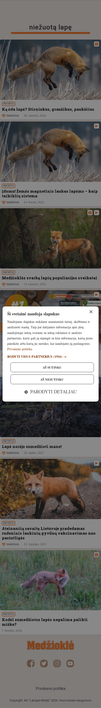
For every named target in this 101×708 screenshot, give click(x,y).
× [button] (91, 312)
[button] (50, 356)
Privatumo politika (19, 349)
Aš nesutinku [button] (52, 379)
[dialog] (51, 354)
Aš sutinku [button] (52, 367)
